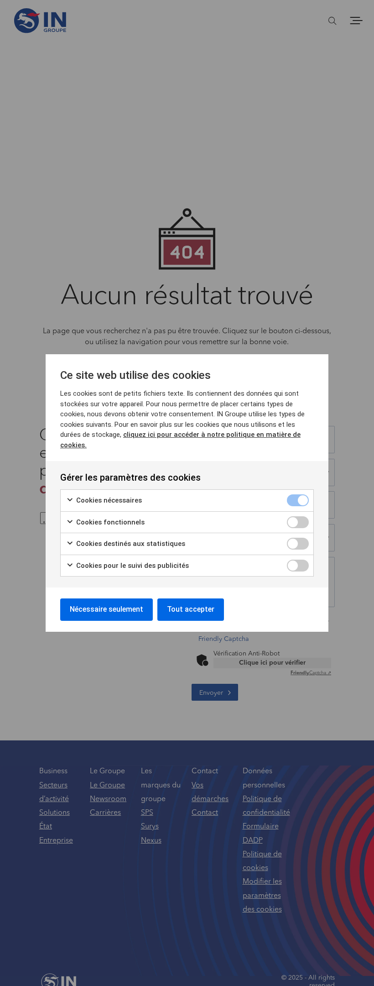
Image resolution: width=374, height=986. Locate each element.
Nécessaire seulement (106, 609)
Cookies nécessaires (108, 500)
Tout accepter (190, 609)
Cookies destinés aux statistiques (129, 544)
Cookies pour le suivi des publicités (131, 565)
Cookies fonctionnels (109, 522)
